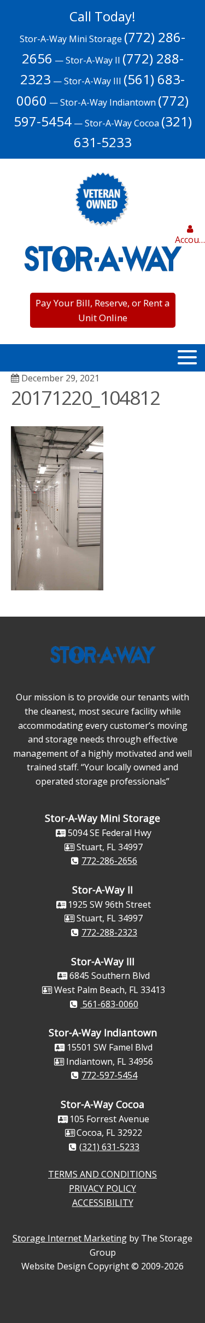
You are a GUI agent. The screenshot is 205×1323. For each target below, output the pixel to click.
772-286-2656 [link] (109, 861)
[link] (190, 235)
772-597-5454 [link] (109, 1075)
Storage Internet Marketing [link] (70, 1238)
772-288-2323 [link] (109, 932)
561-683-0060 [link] (109, 1004)
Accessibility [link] (102, 1203)
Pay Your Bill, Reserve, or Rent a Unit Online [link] (103, 310)
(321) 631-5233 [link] (109, 1147)
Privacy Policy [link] (102, 1188)
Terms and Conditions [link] (102, 1174)
